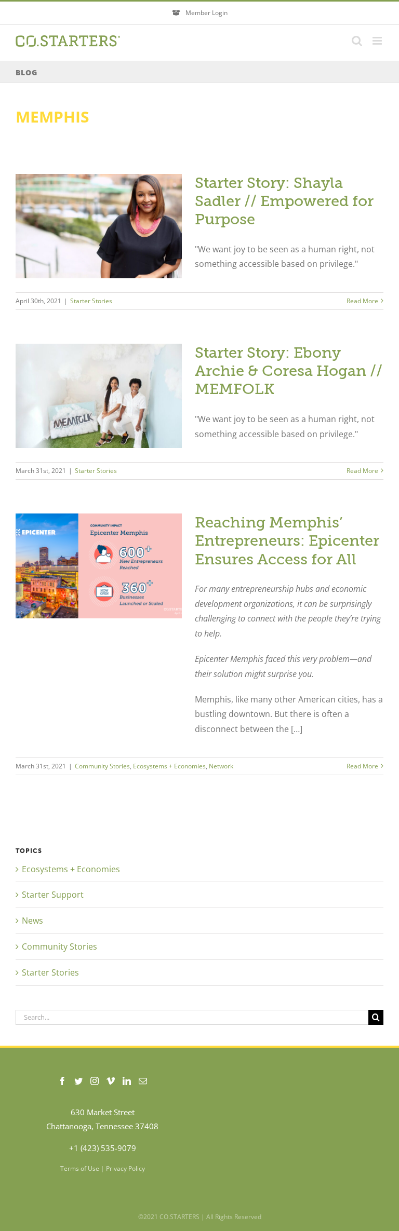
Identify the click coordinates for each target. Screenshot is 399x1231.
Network (221, 766)
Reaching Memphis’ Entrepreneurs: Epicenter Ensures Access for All (287, 540)
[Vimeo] (111, 1081)
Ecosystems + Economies (169, 766)
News (32, 920)
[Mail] (143, 1081)
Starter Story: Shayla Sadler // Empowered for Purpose (284, 201)
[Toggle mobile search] (357, 40)
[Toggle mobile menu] (378, 40)
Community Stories (102, 766)
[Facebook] (62, 1081)
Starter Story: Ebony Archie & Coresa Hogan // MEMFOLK (288, 371)
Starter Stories (91, 300)
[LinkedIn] (127, 1081)
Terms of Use (79, 1168)
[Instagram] (94, 1081)
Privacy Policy (125, 1168)
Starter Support (53, 894)
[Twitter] (78, 1081)
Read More (362, 300)
